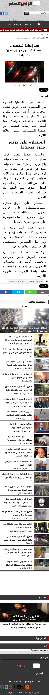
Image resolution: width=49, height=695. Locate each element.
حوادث (42, 34)
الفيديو (43, 598)
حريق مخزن (21, 281)
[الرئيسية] (39, 24)
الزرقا (12, 281)
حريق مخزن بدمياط (35, 281)
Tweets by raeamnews (40, 650)
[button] (36, 631)
